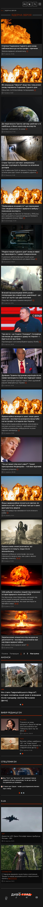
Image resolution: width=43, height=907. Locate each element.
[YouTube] (36, 897)
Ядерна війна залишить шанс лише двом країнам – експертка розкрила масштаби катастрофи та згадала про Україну (20, 418)
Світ (3, 834)
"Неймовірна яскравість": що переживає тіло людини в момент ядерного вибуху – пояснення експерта (20, 208)
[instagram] (6, 897)
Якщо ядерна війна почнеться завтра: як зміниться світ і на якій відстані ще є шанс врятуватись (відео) (21, 505)
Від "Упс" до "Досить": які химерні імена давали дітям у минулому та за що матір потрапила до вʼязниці (19, 780)
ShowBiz (23, 720)
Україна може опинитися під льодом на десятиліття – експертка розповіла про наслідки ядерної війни (20, 639)
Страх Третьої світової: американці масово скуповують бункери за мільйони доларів (20, 165)
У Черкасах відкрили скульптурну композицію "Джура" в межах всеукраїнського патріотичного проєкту (20, 876)
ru (24, 4)
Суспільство (7, 872)
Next (40, 675)
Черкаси (13, 878)
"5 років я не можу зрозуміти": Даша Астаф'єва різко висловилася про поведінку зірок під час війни (30, 726)
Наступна (34, 654)
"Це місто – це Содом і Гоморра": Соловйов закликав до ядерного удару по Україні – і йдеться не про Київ (21, 336)
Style (22, 739)
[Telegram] (26, 897)
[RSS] (6, 899)
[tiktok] (16, 897)
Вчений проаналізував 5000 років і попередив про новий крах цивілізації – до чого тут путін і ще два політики (21, 295)
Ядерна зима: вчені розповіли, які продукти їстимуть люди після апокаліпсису (17, 549)
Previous (3, 675)
